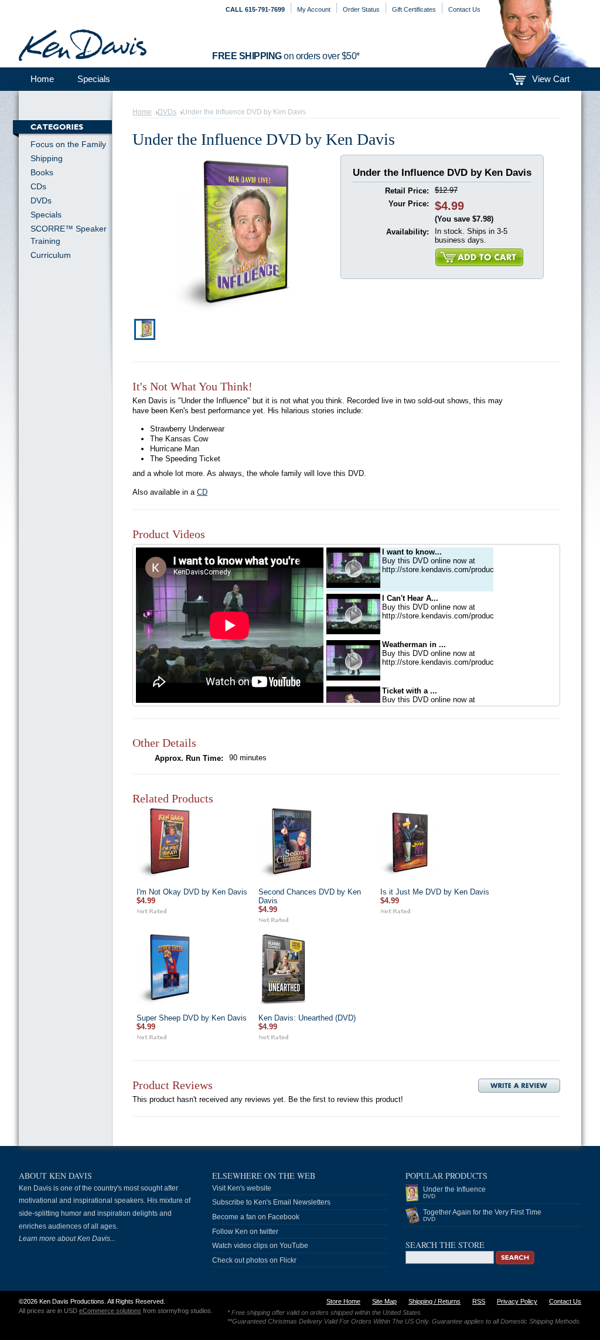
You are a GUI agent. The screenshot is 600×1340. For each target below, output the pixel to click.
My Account (313, 9)
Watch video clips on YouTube (260, 1246)
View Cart (551, 79)
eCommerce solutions (110, 1310)
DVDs (41, 200)
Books (41, 172)
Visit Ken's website (241, 1188)
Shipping (46, 158)
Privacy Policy (517, 1301)
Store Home (343, 1301)
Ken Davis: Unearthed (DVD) (307, 1017)
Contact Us (464, 9)
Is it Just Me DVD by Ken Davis (434, 891)
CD (202, 492)
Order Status (361, 9)
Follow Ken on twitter (245, 1231)
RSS (478, 1301)
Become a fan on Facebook (255, 1217)
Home (142, 111)
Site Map (384, 1301)
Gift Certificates (414, 9)
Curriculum (50, 255)
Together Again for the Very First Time (482, 1215)
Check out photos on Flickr (254, 1260)
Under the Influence (454, 1192)
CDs (38, 186)
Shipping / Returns (434, 1301)
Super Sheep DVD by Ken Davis (192, 1017)
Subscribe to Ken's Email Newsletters (271, 1202)
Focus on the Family (68, 144)
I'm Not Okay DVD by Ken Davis (192, 891)
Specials (93, 79)
